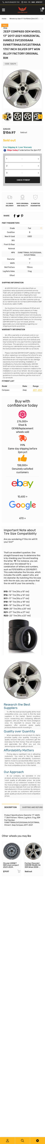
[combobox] (22, 159)
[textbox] (22, 159)
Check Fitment (23, 180)
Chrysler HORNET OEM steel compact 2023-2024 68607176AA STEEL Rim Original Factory (11, 867)
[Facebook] (14, 215)
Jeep (5, 28)
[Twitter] (18, 215)
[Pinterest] (22, 215)
